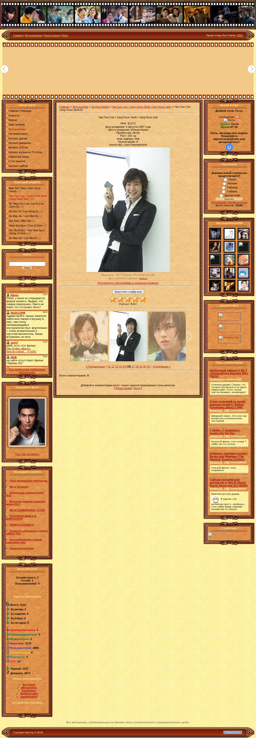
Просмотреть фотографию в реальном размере (128, 282)
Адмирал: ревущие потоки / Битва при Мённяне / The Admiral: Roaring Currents (229, 456)
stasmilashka (29, 696)
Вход (65, 35)
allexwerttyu (29, 687)
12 (113, 366)
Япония (232, 183)
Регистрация (52, 35)
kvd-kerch (29, 684)
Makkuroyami (29, 693)
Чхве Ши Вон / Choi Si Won (25, 225)
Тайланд (232, 187)
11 (109, 366)
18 (137, 366)
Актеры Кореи (100, 106)
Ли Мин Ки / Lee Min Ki (22, 238)
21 (148, 366)
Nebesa (143, 278)
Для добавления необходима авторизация (27, 371)
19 (140, 366)
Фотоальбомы (33, 35)
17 (133, 366)
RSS (240, 35)
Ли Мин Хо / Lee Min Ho (23, 216)
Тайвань (232, 191)
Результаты (218, 202)
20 (144, 366)
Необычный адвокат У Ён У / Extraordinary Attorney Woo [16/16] (229, 373)
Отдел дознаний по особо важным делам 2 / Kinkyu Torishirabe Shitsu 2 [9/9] (228, 404)
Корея (232, 179)
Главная (18, 35)
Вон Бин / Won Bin (20, 220)
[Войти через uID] (229, 147)
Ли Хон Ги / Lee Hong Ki (23, 211)
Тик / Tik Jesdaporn (27, 454)
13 (116, 366)
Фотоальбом (80, 106)
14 (120, 366)
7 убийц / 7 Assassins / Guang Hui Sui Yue (225, 432)
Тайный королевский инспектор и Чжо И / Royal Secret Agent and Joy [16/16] (229, 482)
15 (124, 366)
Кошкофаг (29, 690)
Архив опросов (237, 202)
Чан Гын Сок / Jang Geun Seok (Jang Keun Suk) (28, 197)
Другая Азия (232, 195)
